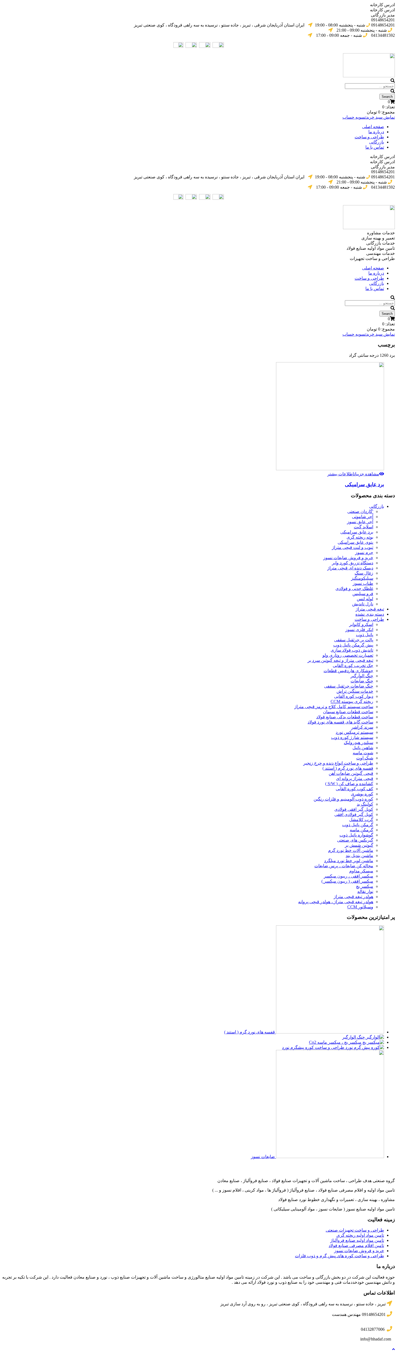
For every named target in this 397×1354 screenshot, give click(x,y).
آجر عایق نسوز (360, 521)
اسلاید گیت (363, 527)
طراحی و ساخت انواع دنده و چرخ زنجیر (338, 763)
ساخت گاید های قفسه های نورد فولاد (340, 722)
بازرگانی (376, 142)
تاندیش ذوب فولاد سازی (352, 650)
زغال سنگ (364, 573)
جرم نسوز (364, 552)
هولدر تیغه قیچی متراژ (353, 896)
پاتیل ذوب (364, 634)
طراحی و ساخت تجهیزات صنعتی (355, 1230)
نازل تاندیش (362, 604)
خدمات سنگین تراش (355, 691)
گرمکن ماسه (361, 830)
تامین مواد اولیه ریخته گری (360, 1235)
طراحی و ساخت (369, 137)
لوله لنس (365, 598)
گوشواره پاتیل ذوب (356, 835)
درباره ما (376, 131)
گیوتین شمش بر (359, 845)
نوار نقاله (365, 891)
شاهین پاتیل (362, 747)
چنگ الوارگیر (362, 675)
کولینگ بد (365, 804)
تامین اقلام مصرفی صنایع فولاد (356, 1245)
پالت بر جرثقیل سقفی (353, 640)
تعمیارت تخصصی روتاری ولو (347, 655)
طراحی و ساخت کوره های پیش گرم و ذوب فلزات (339, 1255)
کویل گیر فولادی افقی (353, 814)
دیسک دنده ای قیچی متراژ (350, 568)
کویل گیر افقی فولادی (353, 809)
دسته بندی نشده (369, 614)
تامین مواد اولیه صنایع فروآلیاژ (357, 1240)
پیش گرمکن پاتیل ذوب (353, 645)
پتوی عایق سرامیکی (355, 542)
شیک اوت (364, 758)
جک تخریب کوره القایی (353, 665)
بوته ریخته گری (359, 537)
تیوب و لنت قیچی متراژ (352, 547)
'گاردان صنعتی (360, 511)
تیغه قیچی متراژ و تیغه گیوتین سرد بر (340, 660)
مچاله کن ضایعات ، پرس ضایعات (343, 865)
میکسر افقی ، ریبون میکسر (348, 876)
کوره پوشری (362, 794)
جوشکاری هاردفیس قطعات (348, 670)
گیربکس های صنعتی (355, 840)
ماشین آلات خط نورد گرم (350, 850)
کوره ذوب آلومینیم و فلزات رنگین (343, 799)
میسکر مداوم (361, 871)
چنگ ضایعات (362, 681)
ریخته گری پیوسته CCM (352, 701)
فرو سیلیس (362, 593)
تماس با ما (374, 147)
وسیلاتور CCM (360, 907)
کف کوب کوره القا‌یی (354, 788)
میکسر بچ (364, 886)
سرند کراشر (362, 727)
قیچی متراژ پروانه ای (354, 778)
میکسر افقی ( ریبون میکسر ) (347, 881)
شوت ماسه (363, 753)
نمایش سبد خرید (380, 117)
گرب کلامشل (361, 819)
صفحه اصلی (373, 126)
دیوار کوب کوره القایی (353, 696)
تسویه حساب (354, 117)
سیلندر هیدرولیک (358, 742)
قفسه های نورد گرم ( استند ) (347, 768)
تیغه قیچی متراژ (370, 609)
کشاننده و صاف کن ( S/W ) (349, 783)
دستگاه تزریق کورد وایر (352, 563)
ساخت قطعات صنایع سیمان (348, 711)
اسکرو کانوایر (361, 624)
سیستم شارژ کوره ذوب (352, 737)
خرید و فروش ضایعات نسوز (348, 557)
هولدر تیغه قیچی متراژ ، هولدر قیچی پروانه (335, 901)
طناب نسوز (363, 583)
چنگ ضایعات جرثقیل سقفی (348, 686)
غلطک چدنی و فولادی (354, 588)
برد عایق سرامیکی (364, 484)
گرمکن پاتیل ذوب (357, 824)
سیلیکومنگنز (362, 578)
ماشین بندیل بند (359, 855)
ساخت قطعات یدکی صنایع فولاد (344, 717)
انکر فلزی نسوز (359, 629)
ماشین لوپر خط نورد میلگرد (348, 860)
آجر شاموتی (362, 516)
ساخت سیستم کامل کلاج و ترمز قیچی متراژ (333, 706)
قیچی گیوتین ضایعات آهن (351, 773)
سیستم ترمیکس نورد (354, 732)
